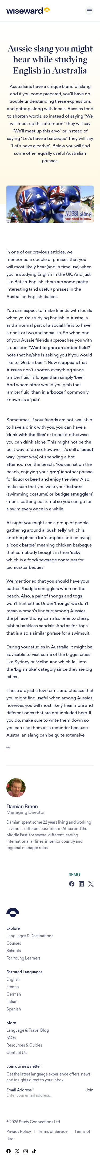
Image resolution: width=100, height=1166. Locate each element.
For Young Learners (23, 958)
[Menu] (89, 10)
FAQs (11, 1037)
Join (90, 1089)
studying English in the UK (45, 274)
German (13, 994)
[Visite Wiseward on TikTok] (34, 1151)
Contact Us (16, 1052)
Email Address (20, 1089)
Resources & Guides (24, 1045)
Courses (13, 943)
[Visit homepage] (28, 10)
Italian (12, 1001)
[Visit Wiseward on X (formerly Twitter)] (17, 1151)
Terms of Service (52, 1131)
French (12, 986)
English (12, 979)
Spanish (13, 1009)
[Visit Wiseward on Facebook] (8, 1151)
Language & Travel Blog (27, 1030)
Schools (13, 950)
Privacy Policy (18, 1131)
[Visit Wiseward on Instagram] (25, 1151)
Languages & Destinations (29, 935)
